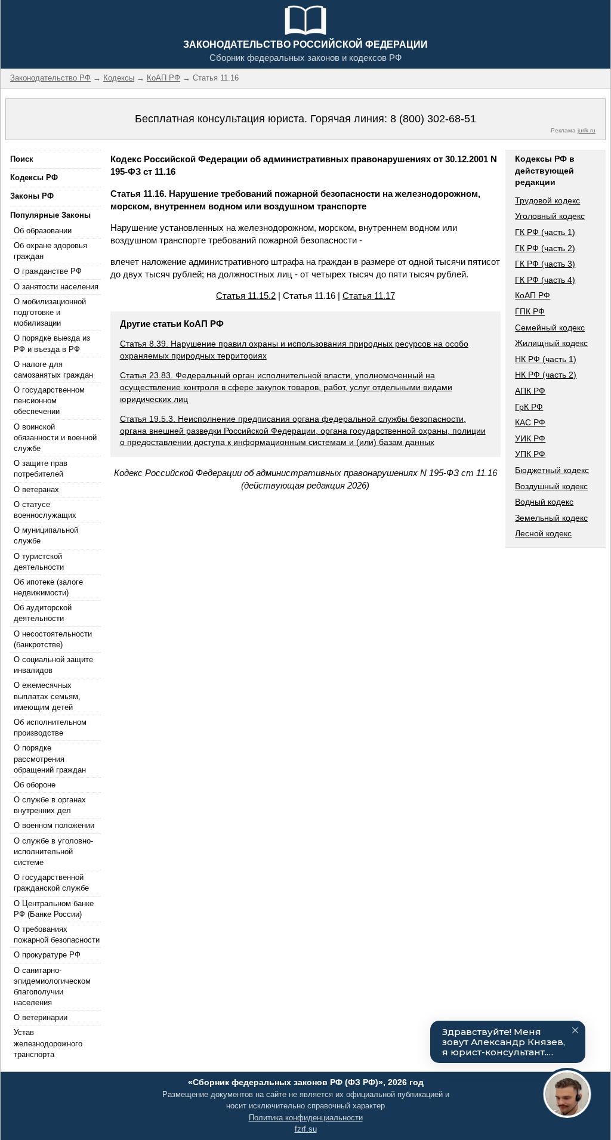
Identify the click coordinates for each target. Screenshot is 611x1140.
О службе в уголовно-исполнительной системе (53, 851)
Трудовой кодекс (547, 200)
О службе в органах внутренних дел (50, 805)
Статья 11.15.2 (246, 296)
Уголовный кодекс (550, 216)
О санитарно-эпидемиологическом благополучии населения (52, 987)
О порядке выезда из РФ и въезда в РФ (52, 343)
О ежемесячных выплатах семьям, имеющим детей (47, 696)
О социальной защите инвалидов (53, 665)
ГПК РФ (530, 311)
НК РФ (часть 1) (545, 359)
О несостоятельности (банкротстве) (53, 639)
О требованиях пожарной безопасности (57, 934)
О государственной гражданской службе (51, 882)
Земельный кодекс (551, 518)
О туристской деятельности (39, 561)
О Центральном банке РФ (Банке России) (54, 909)
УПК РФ (530, 454)
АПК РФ (530, 391)
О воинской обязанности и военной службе (55, 437)
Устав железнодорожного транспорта (48, 1043)
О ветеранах (36, 489)
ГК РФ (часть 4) (545, 280)
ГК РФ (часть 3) (545, 263)
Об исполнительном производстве (50, 727)
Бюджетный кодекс (552, 470)
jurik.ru (586, 130)
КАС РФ (530, 422)
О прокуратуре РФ (47, 954)
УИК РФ (530, 438)
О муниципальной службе (46, 535)
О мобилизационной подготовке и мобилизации (50, 312)
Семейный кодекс (550, 327)
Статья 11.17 (368, 296)
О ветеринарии (40, 1017)
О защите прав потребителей (40, 468)
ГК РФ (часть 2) (545, 248)
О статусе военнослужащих (45, 510)
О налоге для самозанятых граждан (53, 369)
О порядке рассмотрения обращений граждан (50, 758)
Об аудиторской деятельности (43, 613)
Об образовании (43, 230)
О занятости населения (56, 286)
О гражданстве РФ (48, 271)
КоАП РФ (532, 295)
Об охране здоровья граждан (50, 251)
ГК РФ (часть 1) (545, 232)
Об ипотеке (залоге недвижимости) (48, 587)
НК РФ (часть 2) (545, 374)
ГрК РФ (529, 407)
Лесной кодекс (543, 533)
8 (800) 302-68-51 (433, 119)
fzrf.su (306, 1128)
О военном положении (54, 825)
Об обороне (34, 784)
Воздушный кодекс (551, 486)
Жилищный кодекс (551, 343)
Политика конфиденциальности (306, 1117)
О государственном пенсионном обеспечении (49, 400)
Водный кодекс (544, 501)
